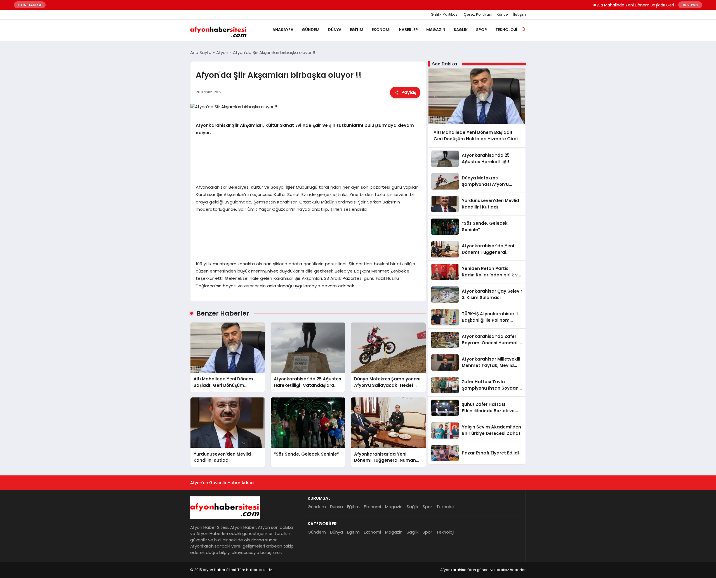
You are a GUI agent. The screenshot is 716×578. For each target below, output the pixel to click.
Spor (481, 29)
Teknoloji (506, 29)
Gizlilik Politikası (444, 14)
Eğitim (356, 29)
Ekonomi (381, 29)
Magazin (435, 29)
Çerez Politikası (478, 14)
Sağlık (461, 29)
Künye (502, 14)
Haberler (408, 29)
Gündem (310, 29)
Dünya (334, 29)
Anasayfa (282, 29)
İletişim (519, 14)
